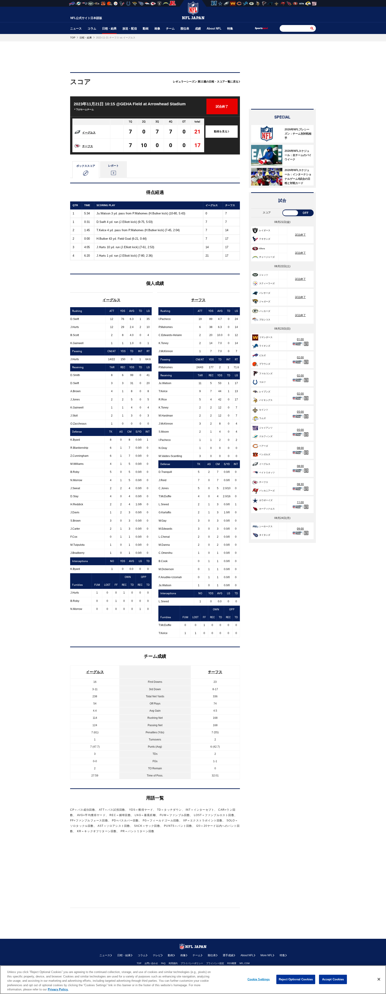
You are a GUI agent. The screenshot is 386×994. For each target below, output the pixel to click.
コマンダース (266, 337)
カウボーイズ (266, 500)
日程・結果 (109, 28)
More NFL (266, 955)
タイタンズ (264, 535)
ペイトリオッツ (267, 472)
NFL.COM (244, 963)
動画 (146, 28)
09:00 (300, 528)
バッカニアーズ (267, 490)
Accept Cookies (333, 979)
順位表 (184, 28)
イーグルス (89, 132)
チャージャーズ (267, 257)
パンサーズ (264, 293)
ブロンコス (264, 319)
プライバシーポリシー (192, 963)
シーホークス (266, 526)
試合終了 (300, 234)
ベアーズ (263, 446)
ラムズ (262, 418)
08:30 (300, 484)
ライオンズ (264, 346)
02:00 (300, 357)
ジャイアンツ (266, 428)
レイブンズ (264, 391)
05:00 (300, 411)
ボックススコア (85, 165)
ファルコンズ (266, 373)
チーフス (87, 146)
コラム (92, 28)
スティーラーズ (267, 283)
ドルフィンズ (266, 436)
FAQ (163, 963)
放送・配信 (129, 28)
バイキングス (266, 400)
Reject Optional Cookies (296, 979)
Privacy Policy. (58, 989)
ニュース (76, 28)
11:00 (300, 502)
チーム (170, 28)
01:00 (300, 339)
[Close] (379, 979)
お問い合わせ (151, 963)
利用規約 (173, 963)
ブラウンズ (264, 364)
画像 (157, 28)
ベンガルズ (264, 454)
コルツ (262, 382)
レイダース (264, 230)
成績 (198, 28)
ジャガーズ (264, 301)
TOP (139, 963)
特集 (230, 28)
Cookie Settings (259, 979)
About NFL (214, 28)
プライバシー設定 (215, 963)
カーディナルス (267, 509)
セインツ (263, 409)
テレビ (157, 955)
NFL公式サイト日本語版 (86, 18)
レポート (113, 165)
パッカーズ (264, 311)
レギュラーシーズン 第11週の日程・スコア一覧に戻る (205, 81)
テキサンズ (264, 239)
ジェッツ (263, 275)
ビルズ (262, 355)
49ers (262, 248)
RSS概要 (231, 963)
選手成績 (228, 955)
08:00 (300, 448)
